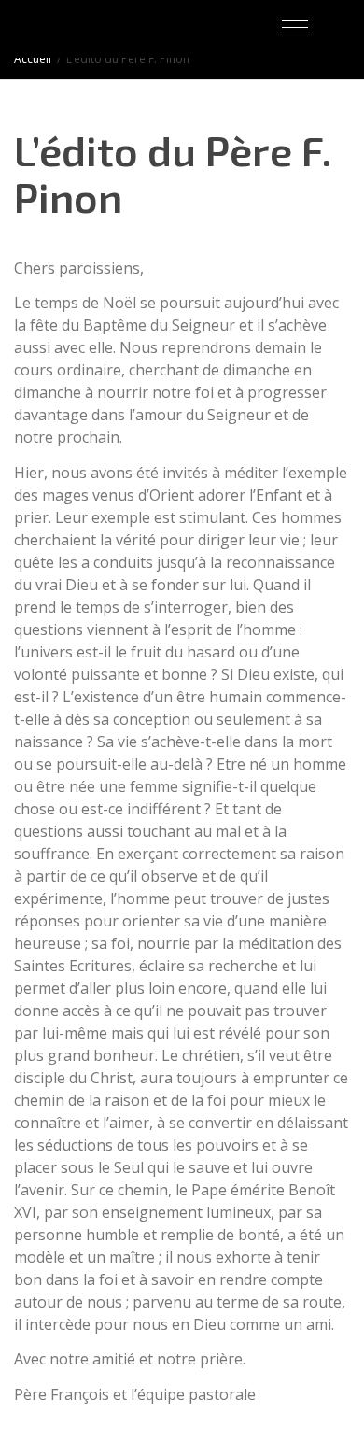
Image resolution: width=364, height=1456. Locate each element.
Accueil (32, 58)
